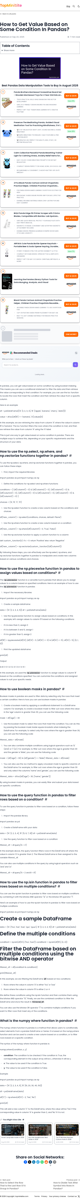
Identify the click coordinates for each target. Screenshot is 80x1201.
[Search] (73, 6)
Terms (37, 1196)
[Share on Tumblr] (50, 1162)
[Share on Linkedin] (33, 1162)
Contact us (72, 1196)
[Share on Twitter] (29, 1162)
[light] (79, 6)
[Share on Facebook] (25, 1162)
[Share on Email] (54, 1162)
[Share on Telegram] (38, 1162)
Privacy (44, 1196)
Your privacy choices (57, 1196)
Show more (9, 50)
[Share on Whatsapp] (42, 1162)
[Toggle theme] (76, 353)
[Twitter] (79, 1196)
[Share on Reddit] (46, 1162)
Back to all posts (9, 14)
